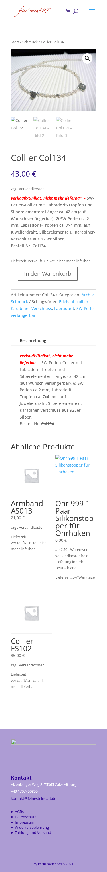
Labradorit (64, 308)
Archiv (88, 294)
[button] (87, 58)
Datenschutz (25, 816)
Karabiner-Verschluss (31, 308)
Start (15, 41)
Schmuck (30, 41)
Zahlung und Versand (33, 832)
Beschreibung (33, 340)
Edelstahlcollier (73, 301)
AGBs (19, 811)
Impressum (24, 822)
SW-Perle (85, 308)
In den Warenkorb (47, 273)
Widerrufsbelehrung (32, 827)
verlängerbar (23, 315)
